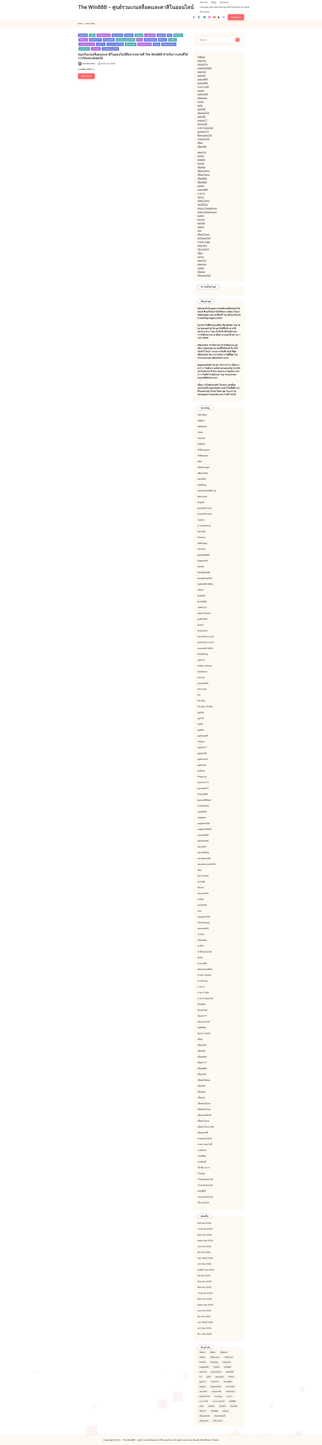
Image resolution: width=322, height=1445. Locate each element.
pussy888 (202, 79)
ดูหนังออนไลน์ (204, 238)
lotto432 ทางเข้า (205, 636)
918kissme (202, 455)
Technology (203, 922)
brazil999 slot (204, 508)
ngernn (161, 35)
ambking (201, 484)
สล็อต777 (202, 1062)
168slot (202, 1352)
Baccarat (117, 35)
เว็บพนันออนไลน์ (110, 49)
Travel (200, 934)
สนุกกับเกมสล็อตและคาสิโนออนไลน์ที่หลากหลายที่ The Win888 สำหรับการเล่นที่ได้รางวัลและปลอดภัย (133, 56)
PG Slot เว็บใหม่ (205, 706)
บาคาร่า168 (203, 86)
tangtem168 (203, 916)
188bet (201, 420)
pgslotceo (202, 759)
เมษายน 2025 (204, 1310)
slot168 (201, 881)
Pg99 (200, 724)
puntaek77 (203, 788)
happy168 (202, 560)
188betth (202, 426)
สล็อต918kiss (203, 1080)
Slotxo (162, 40)
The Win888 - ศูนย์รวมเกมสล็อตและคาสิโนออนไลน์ (136, 7)
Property (202, 776)
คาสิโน (172, 40)
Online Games (204, 665)
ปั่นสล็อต (201, 1004)
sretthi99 (202, 905)
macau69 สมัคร (205, 648)
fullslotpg (202, 98)
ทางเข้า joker (203, 242)
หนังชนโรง (202, 64)
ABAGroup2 (103, 35)
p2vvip (201, 677)
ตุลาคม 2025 (203, 1275)
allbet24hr (202, 473)
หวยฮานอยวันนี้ (204, 1144)
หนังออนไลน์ (203, 113)
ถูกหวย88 (202, 963)
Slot (139, 40)
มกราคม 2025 (204, 1328)
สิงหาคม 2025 (204, 1287)
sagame (201, 817)
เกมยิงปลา (84, 49)
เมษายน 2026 (204, 1246)
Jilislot (139, 35)
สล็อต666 (202, 1056)
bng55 (200, 502)
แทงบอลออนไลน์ (205, 1196)
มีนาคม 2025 (204, 1316)
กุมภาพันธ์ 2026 (205, 1258)
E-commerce (204, 525)
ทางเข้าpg (202, 980)
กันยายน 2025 (204, 1281)
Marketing (202, 654)
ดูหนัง (200, 105)
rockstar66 (203, 805)
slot (199, 230)
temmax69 (203, 928)
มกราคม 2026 (204, 1264)
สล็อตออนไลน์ (169, 44)
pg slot (201, 219)
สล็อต (156, 44)
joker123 (201, 60)
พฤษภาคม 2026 (205, 1240)
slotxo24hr (203, 893)
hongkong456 (204, 578)
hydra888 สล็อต (205, 584)
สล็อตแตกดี (202, 1132)
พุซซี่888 (201, 1027)
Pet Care (202, 689)
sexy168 (201, 846)
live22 (200, 101)
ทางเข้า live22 (204, 975)
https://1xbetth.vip (207, 208)
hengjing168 (203, 572)
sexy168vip (203, 852)
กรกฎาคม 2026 (205, 1228)
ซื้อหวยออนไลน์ (204, 135)
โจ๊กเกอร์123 (203, 249)
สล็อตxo (201, 271)
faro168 (201, 531)
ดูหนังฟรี (201, 75)
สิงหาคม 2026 (204, 1223)
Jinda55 (216, 1367)
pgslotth (201, 765)
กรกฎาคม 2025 (205, 1293)
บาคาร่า (100, 44)
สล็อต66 (201, 167)
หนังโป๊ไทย (202, 204)
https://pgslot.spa (207, 212)
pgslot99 (202, 753)
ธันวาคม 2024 (204, 1334)
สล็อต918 (201, 1074)
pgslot (200, 90)
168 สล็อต (202, 414)
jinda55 (201, 159)
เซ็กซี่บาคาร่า (203, 1167)
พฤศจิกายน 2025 (205, 1269)
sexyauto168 (204, 858)
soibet (200, 899)
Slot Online (150, 40)
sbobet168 (203, 840)
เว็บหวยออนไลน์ (205, 1185)
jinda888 (202, 601)
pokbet (201, 770)
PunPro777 (95, 40)
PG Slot (178, 35)
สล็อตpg (201, 1091)
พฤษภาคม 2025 (205, 1304)
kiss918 (201, 223)
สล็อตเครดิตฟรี (204, 1115)
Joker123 (150, 35)
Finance (201, 537)
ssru (199, 910)
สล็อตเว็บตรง (203, 171)
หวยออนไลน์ (203, 139)
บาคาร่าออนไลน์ (115, 44)
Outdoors (202, 671)
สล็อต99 (201, 1086)
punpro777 (203, 131)
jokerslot (201, 264)
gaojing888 (203, 555)
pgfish (200, 730)
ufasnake (202, 940)
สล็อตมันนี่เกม (203, 1103)
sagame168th (204, 68)
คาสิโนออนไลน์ (87, 44)
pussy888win (204, 800)
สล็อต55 (201, 1051)
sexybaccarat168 (125, 40)
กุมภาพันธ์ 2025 (205, 1322)
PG (169, 35)
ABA (92, 35)
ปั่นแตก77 (202, 1015)
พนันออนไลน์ (144, 44)
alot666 (201, 479)
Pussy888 (108, 40)
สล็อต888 (202, 178)
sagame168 (203, 823)
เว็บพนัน (95, 49)
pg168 (200, 156)
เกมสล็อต (201, 1156)
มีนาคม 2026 (204, 1252)
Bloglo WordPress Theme (206, 1440)
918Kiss (83, 35)
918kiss (201, 57)
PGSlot (83, 40)
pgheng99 (202, 94)
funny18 (201, 549)
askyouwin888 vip (206, 490)
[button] (236, 17)
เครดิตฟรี (201, 1161)
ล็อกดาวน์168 (203, 1033)
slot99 (200, 163)
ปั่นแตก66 (130, 44)
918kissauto (203, 449)
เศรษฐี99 (201, 1191)
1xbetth (201, 438)
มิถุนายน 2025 (204, 1299)
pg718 (200, 718)
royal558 (202, 811)
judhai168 (202, 619)
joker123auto (204, 613)
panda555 (202, 683)
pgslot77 (202, 120)
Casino (128, 35)
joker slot (202, 245)
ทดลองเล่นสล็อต (204, 969)
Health (200, 566)
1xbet (200, 432)
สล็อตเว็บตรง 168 (205, 1126)
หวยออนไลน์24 (204, 1138)
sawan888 (203, 835)
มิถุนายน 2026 (204, 1234)
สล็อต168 (201, 146)
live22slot (202, 630)
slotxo (200, 197)
